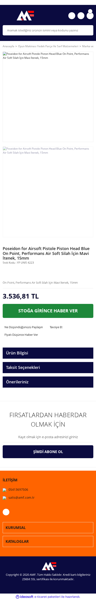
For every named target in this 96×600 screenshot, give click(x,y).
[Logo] (24, 15)
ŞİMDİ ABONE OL (48, 451)
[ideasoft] (24, 597)
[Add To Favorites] (21, 272)
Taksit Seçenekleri (23, 367)
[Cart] (90, 15)
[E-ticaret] (47, 597)
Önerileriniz (17, 381)
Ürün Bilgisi (17, 353)
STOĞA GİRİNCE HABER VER (48, 311)
